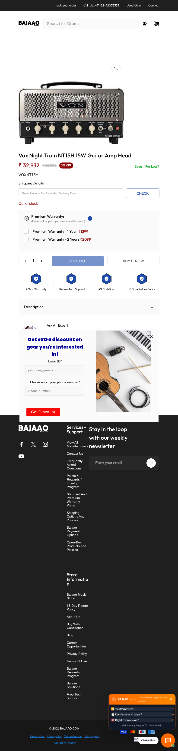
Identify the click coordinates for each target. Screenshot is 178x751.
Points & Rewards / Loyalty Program (74, 481)
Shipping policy (92, 736)
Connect (153, 5)
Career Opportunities (76, 644)
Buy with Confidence (75, 626)
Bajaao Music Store (76, 596)
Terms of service (73, 736)
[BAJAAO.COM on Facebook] (21, 444)
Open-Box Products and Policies (76, 546)
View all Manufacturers (77, 444)
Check (143, 193)
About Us (73, 617)
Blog (70, 635)
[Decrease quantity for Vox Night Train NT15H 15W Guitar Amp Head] (25, 261)
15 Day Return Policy (77, 607)
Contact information (65, 742)
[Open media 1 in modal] (116, 68)
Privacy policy (54, 736)
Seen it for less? (146, 166)
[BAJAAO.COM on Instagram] (45, 444)
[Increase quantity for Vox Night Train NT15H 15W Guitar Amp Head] (41, 261)
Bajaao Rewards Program (73, 672)
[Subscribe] (151, 463)
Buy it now (133, 261)
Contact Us (75, 453)
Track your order (65, 5)
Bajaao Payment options (73, 531)
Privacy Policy (77, 654)
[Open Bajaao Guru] (168, 740)
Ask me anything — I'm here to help (142, 725)
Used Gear (134, 5)
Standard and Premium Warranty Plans (77, 499)
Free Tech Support (74, 696)
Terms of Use (77, 661)
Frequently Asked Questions (75, 464)
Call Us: (101, 5)
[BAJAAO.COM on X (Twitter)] (33, 444)
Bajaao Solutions (73, 685)
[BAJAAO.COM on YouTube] (21, 456)
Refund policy (37, 736)
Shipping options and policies (76, 516)
